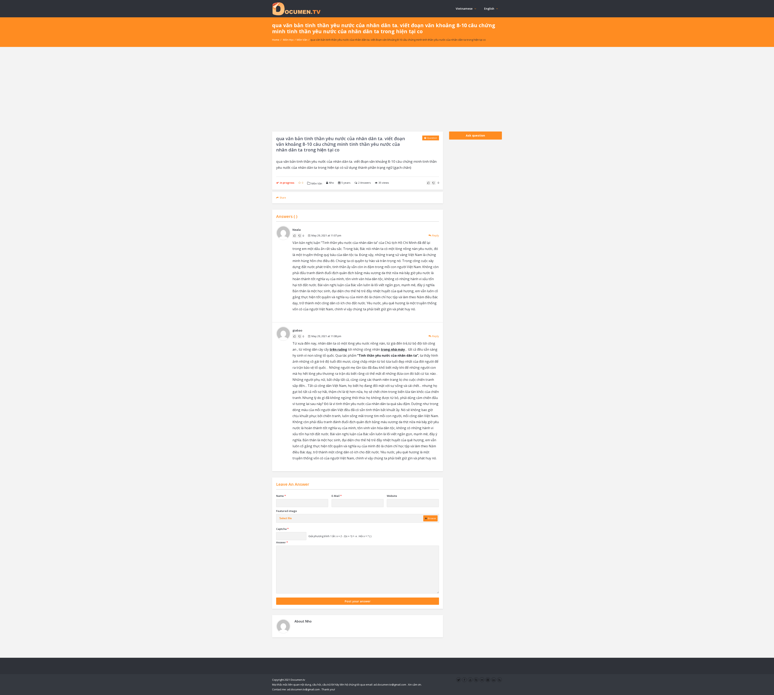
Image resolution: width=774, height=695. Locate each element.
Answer (282, 542)
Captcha (282, 529)
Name (281, 496)
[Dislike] (434, 183)
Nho (331, 182)
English (489, 8)
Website (392, 496)
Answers (364, 182)
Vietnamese (464, 8)
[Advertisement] (387, 89)
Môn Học (288, 39)
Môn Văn (302, 39)
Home (275, 39)
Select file (285, 518)
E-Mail (337, 496)
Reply (435, 235)
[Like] (429, 183)
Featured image (286, 511)
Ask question (475, 135)
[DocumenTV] (296, 8)
